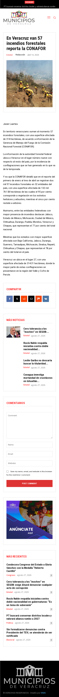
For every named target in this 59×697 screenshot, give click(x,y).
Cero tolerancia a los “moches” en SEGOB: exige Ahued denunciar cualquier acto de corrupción (29, 585)
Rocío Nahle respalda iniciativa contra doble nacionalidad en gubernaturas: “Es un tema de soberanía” (29, 602)
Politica (9, 623)
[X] (17, 299)
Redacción (20, 55)
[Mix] (38, 299)
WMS (43, 693)
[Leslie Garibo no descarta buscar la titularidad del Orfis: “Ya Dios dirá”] (13, 363)
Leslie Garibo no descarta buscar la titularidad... (37, 362)
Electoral (10, 640)
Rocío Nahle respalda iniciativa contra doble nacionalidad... (35, 346)
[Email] (31, 299)
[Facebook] (9, 299)
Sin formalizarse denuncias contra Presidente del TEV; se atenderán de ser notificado (29, 632)
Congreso (10, 575)
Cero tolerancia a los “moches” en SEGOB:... (36, 330)
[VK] (46, 299)
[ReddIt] (24, 299)
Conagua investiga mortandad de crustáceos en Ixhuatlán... (37, 378)
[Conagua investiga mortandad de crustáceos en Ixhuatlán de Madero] (13, 378)
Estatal (9, 55)
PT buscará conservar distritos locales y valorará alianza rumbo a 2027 (29, 617)
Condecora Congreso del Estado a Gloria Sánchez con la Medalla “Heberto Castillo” (29, 568)
